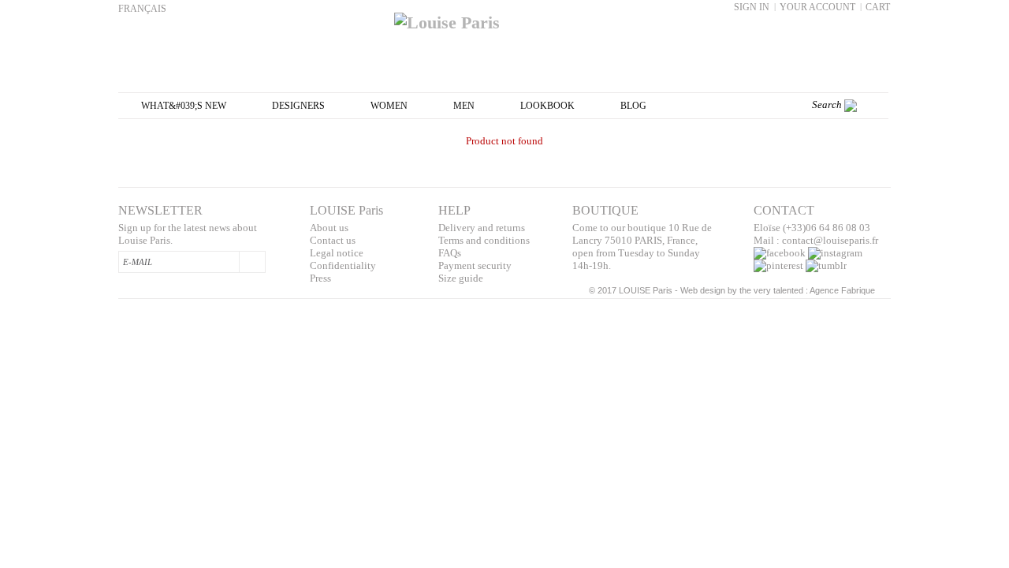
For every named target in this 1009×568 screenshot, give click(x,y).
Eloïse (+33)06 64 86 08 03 (812, 228)
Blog (633, 105)
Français (142, 8)
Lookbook (547, 105)
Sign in (751, 7)
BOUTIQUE (605, 210)
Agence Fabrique (842, 290)
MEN (464, 105)
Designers (298, 105)
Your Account (817, 7)
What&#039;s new (183, 105)
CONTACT (784, 210)
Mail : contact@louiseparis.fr (816, 240)
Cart (878, 7)
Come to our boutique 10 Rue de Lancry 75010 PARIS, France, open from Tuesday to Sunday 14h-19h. (642, 246)
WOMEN (389, 105)
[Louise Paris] (504, 16)
